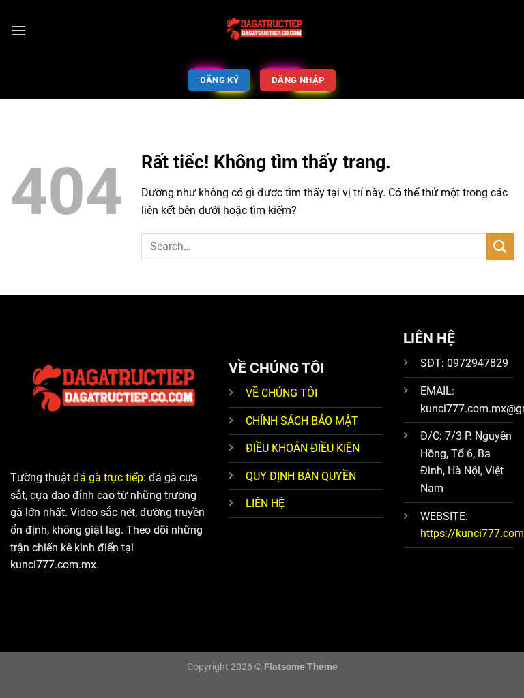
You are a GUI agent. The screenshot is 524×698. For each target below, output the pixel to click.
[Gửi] (500, 246)
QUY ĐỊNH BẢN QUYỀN (301, 476)
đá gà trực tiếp (108, 477)
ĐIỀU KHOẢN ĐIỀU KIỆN (303, 448)
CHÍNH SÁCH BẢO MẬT (302, 420)
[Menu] (18, 30)
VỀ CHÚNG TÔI (281, 392)
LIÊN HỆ (265, 503)
